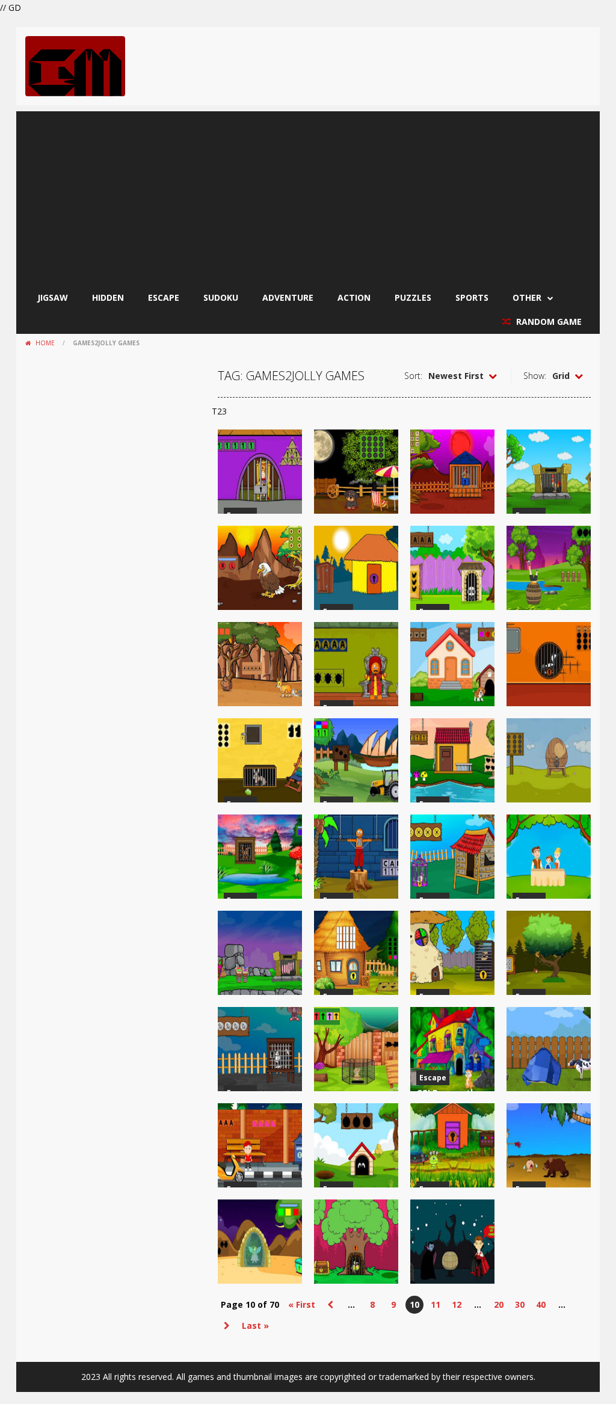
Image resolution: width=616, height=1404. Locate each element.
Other (527, 297)
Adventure (287, 297)
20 (499, 1304)
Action (354, 297)
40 (541, 1304)
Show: (534, 375)
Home (45, 343)
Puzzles (413, 297)
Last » (255, 1325)
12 (456, 1304)
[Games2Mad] (75, 65)
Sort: (413, 375)
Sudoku (220, 297)
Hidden (108, 297)
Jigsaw (52, 297)
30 (520, 1304)
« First (301, 1304)
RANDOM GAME (548, 321)
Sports (471, 297)
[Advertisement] (308, 195)
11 (435, 1304)
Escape (163, 297)
